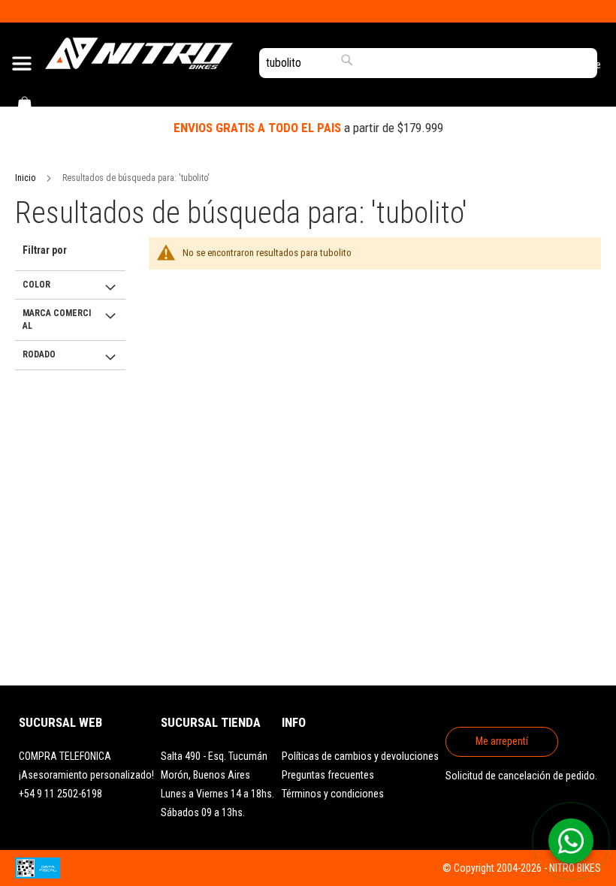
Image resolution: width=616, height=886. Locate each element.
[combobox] (428, 63)
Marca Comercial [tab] (57, 319)
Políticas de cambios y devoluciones (360, 756)
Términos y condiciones (333, 794)
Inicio (25, 178)
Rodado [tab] (39, 354)
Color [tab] (36, 284)
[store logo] (139, 53)
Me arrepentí (502, 741)
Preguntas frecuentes (328, 775)
